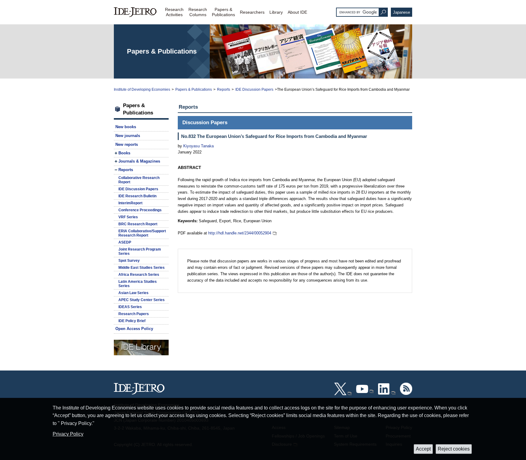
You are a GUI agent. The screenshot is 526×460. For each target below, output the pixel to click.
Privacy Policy (68, 434)
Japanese (401, 12)
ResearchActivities (174, 12)
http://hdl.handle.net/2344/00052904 (239, 233)
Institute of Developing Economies (142, 89)
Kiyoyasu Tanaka (198, 146)
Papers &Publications (223, 12)
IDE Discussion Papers (254, 89)
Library (276, 12)
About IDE (297, 12)
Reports (223, 89)
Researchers (252, 12)
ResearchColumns (197, 12)
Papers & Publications (193, 89)
